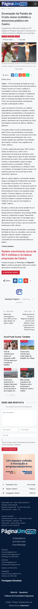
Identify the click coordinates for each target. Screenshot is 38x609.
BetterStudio (24, 605)
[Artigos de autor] (19, 292)
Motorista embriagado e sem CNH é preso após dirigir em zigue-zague (10, 318)
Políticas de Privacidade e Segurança (19, 596)
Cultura (4, 36)
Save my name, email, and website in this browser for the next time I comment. (18, 443)
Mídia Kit (14, 592)
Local (17, 36)
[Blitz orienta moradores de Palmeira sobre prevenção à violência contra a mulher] (27, 373)
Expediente (23, 592)
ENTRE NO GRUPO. (11, 272)
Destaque (11, 36)
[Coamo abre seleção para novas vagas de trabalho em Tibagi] (27, 345)
